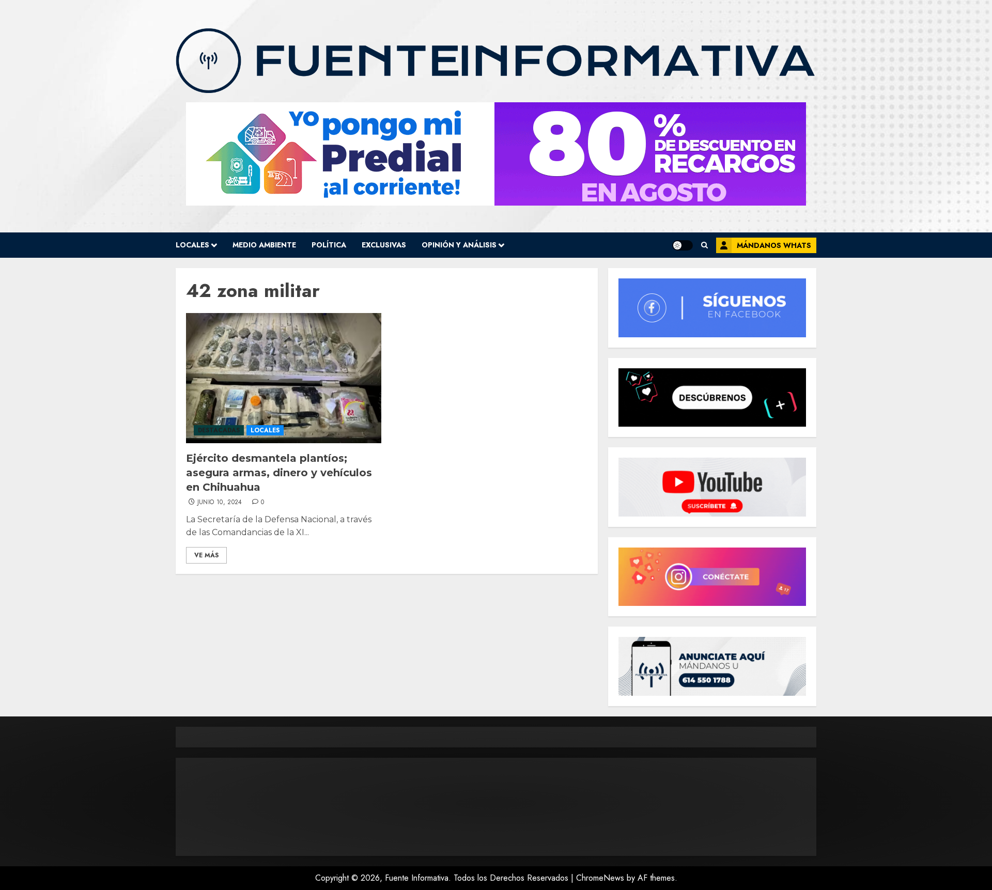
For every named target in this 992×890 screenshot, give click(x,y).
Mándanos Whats (774, 245)
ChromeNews (600, 878)
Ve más (206, 555)
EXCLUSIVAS (384, 245)
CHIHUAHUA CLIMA (496, 807)
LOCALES (192, 245)
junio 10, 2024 (219, 502)
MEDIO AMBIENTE (264, 245)
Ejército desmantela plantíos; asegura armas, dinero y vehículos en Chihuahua (279, 472)
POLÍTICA (329, 245)
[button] (704, 245)
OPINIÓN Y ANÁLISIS (459, 245)
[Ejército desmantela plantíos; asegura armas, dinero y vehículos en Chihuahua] (283, 378)
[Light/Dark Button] (682, 245)
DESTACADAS (219, 430)
